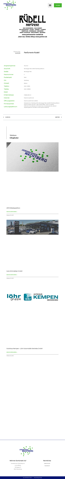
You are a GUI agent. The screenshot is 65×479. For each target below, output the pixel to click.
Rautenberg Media (38, 477)
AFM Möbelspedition (13, 208)
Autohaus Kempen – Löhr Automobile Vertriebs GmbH (24, 348)
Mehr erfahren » (11, 211)
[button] (50, 5)
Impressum (47, 465)
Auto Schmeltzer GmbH (14, 271)
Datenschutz (47, 463)
